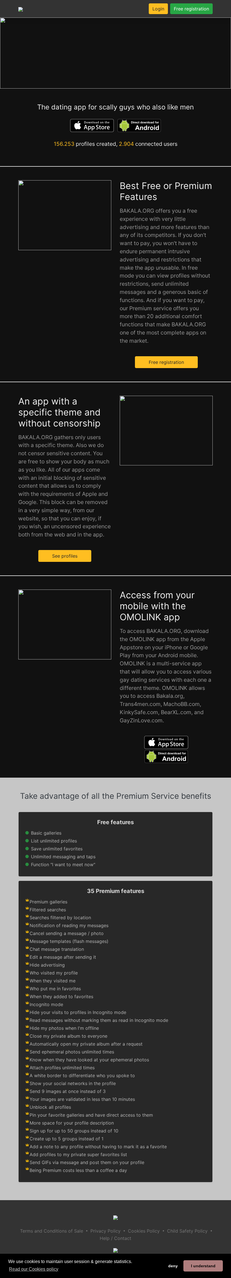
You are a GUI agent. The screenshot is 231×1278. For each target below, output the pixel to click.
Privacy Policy (105, 1231)
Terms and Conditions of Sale (51, 1231)
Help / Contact (115, 1238)
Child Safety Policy (187, 1231)
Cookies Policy (144, 1231)
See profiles (64, 556)
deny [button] (173, 1266)
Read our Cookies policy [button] (33, 1269)
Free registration (191, 9)
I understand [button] (203, 1266)
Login (158, 9)
